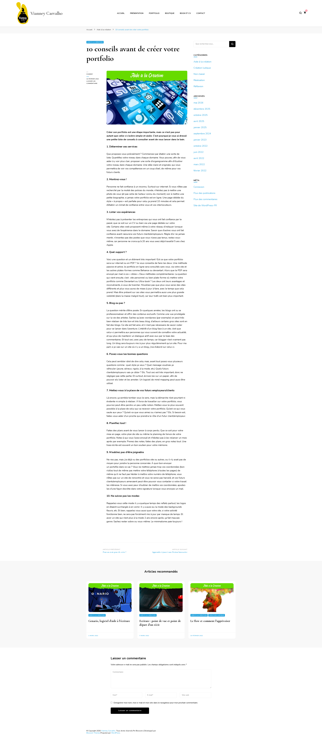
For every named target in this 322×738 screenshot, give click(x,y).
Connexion (199, 186)
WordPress (115, 733)
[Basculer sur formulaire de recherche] (300, 13)
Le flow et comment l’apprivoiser (210, 621)
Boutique (169, 13)
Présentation (136, 13)
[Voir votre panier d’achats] (305, 12)
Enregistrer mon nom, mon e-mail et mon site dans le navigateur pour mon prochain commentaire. (156, 702)
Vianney (89, 74)
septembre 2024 (202, 133)
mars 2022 (199, 164)
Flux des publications (204, 193)
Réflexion (198, 86)
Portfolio (154, 13)
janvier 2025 (200, 127)
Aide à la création (95, 42)
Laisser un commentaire (94, 82)
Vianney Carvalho (47, 13)
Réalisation (199, 80)
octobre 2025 (201, 115)
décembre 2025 (202, 108)
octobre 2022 (201, 145)
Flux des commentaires (205, 199)
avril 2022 (199, 158)
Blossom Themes (93, 733)
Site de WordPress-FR (205, 205)
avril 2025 (199, 121)
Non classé (199, 74)
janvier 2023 (200, 139)
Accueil (121, 13)
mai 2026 (198, 102)
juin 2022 (199, 152)
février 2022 (200, 170)
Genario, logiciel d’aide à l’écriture (109, 621)
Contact (200, 13)
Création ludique (202, 67)
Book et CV (185, 13)
